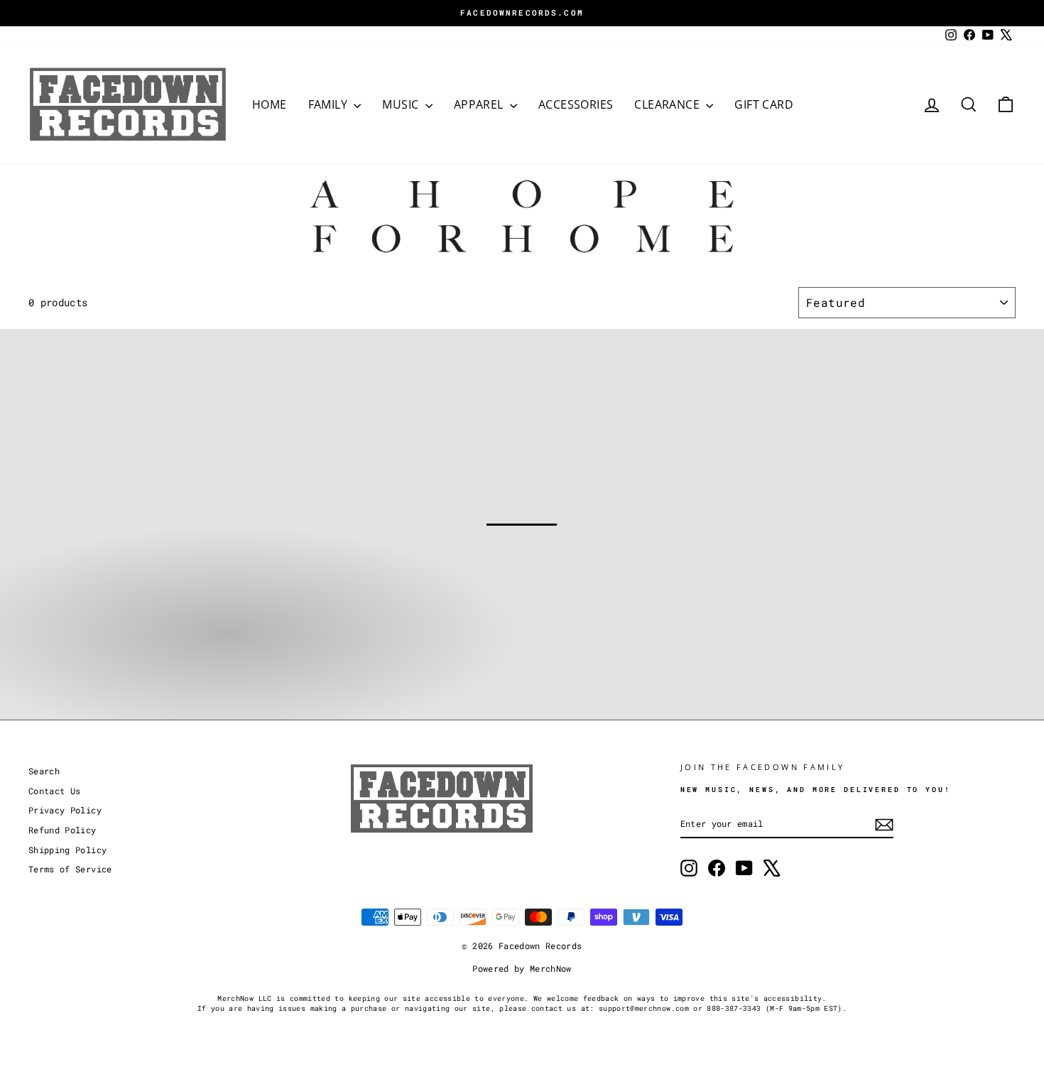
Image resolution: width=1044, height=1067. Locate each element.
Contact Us (54, 791)
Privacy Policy (65, 810)
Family (329, 104)
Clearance (668, 104)
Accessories (575, 104)
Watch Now (107, 679)
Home (269, 104)
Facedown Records (540, 945)
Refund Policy (62, 830)
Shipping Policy (67, 850)
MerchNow (551, 968)
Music (401, 104)
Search (44, 771)
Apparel (480, 104)
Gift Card (763, 104)
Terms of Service (70, 869)
